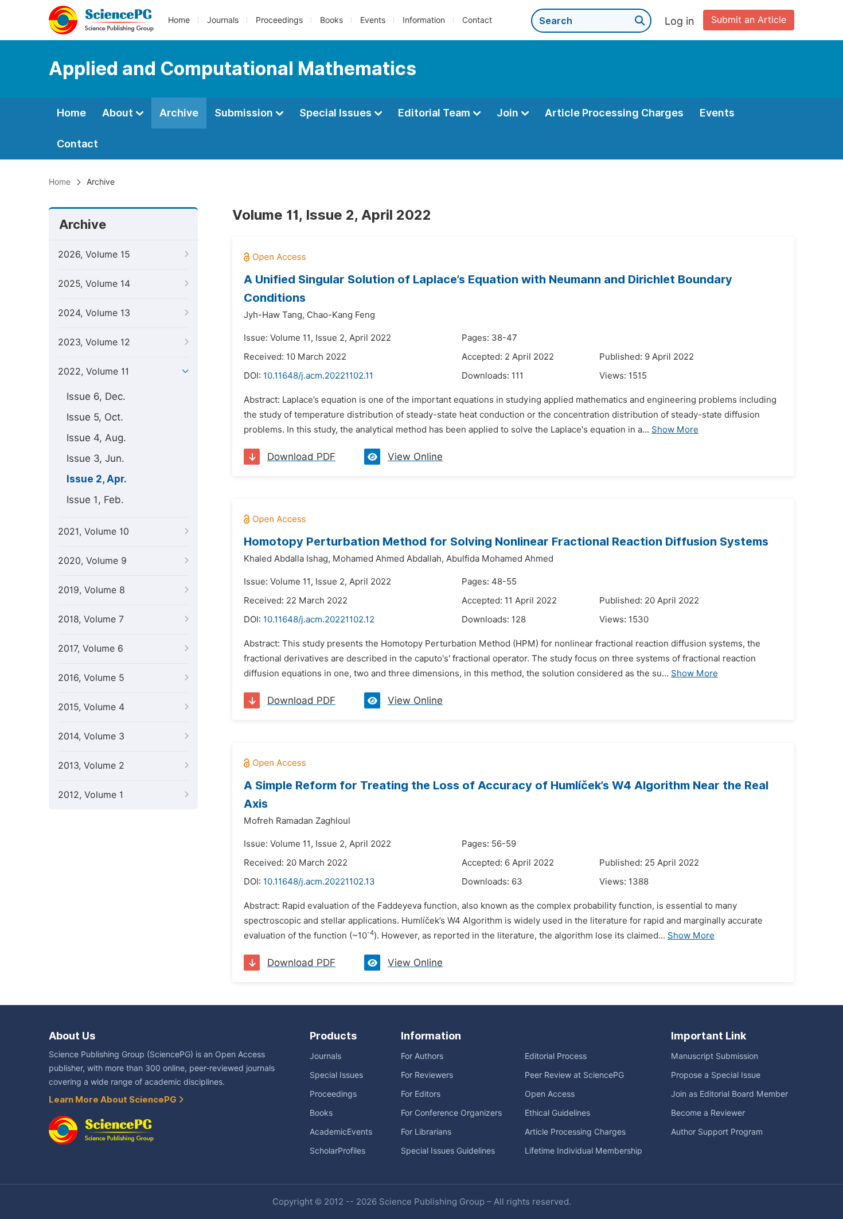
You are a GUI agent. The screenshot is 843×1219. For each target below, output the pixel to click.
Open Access (550, 1094)
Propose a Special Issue (715, 1075)
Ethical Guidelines (557, 1112)
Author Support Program (717, 1131)
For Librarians (426, 1131)
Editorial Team (435, 113)
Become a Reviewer (708, 1112)
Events (372, 20)
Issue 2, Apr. (97, 479)
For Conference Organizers (451, 1112)
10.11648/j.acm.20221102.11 (318, 376)
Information (424, 20)
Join (509, 113)
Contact (477, 20)
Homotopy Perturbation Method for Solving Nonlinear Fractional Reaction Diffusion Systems (506, 541)
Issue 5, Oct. (95, 417)
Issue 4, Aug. (96, 437)
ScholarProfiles (337, 1150)
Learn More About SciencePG (113, 1100)
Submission (244, 113)
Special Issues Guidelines (448, 1150)
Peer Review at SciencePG (574, 1075)
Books (331, 20)
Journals (223, 20)
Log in (679, 21)
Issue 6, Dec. (96, 396)
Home (179, 20)
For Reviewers (427, 1075)
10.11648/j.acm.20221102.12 (318, 619)
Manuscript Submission (714, 1056)
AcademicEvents (341, 1131)
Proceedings (279, 20)
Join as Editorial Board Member (729, 1094)
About (118, 113)
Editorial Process (556, 1056)
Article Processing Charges (614, 113)
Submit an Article (748, 19)
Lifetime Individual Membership (583, 1150)
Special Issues (336, 113)
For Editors (420, 1094)
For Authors (422, 1056)
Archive (178, 113)
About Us (72, 1036)
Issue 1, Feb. (95, 499)
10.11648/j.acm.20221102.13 (319, 882)
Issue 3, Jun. (95, 458)
